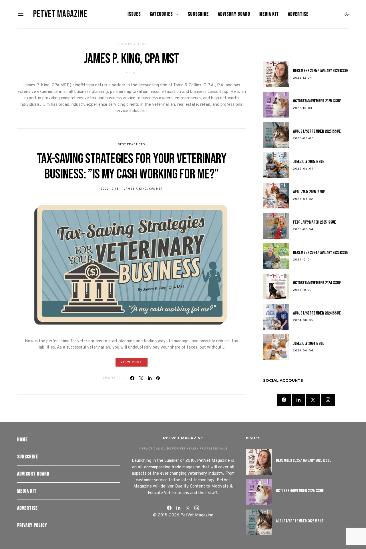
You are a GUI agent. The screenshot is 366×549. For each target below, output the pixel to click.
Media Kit (269, 14)
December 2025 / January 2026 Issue (321, 71)
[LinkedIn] (298, 400)
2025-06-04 (303, 169)
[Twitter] (313, 400)
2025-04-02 (303, 199)
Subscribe (198, 14)
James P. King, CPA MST (143, 189)
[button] (346, 14)
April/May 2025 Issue (309, 192)
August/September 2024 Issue (317, 313)
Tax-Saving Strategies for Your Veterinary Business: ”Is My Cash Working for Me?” (131, 166)
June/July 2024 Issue (308, 344)
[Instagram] (328, 400)
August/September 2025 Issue (317, 131)
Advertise (298, 14)
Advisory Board (234, 14)
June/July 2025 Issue (308, 162)
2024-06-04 (303, 351)
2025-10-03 (302, 108)
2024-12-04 (302, 260)
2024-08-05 (303, 321)
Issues (134, 14)
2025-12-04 (302, 78)
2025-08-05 (303, 139)
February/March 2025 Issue (314, 222)
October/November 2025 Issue (317, 101)
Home (22, 440)
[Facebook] (284, 400)
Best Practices (131, 144)
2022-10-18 (110, 189)
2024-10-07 (302, 290)
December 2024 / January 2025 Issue (321, 253)
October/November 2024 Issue (317, 283)
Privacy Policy (32, 525)
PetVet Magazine (60, 14)
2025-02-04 (303, 230)
